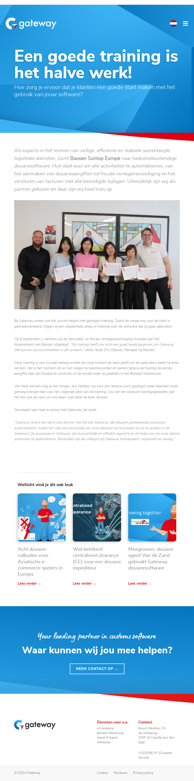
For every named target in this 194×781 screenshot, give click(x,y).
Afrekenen (104, 742)
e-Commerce (105, 728)
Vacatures (121, 772)
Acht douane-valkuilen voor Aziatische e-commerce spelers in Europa (40, 562)
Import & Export (107, 737)
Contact (102, 772)
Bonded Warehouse (110, 733)
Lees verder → (29, 583)
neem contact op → (97, 669)
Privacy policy (145, 772)
